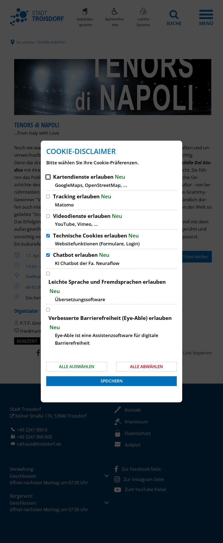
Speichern (112, 381)
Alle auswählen (76, 366)
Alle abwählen (146, 366)
